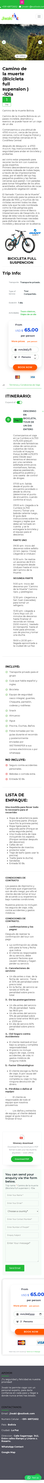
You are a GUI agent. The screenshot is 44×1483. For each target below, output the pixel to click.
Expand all (10, 402)
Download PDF (22, 1159)
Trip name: (11, 1185)
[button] (33, 1477)
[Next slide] (40, 42)
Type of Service (12, 292)
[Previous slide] (4, 42)
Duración (13, 303)
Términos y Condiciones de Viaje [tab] (24, 385)
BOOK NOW (25, 367)
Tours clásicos (27, 311)
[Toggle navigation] (39, 16)
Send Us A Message (33, 1351)
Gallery (22, 56)
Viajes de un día (28, 314)
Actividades (14, 313)
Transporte (14, 282)
